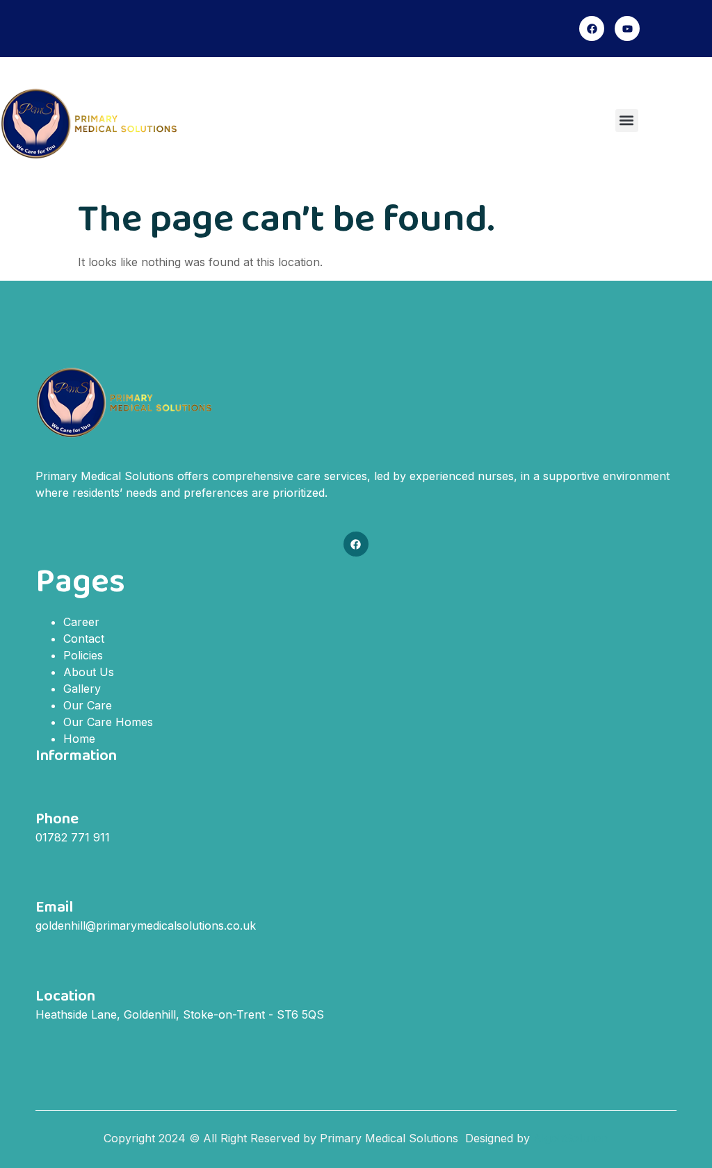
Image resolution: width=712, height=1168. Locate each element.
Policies (83, 655)
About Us (88, 672)
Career (81, 622)
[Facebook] (591, 28)
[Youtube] (627, 28)
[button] (626, 120)
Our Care (87, 705)
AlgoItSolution (570, 1138)
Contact (83, 638)
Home (79, 739)
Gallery (82, 689)
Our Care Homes (108, 722)
